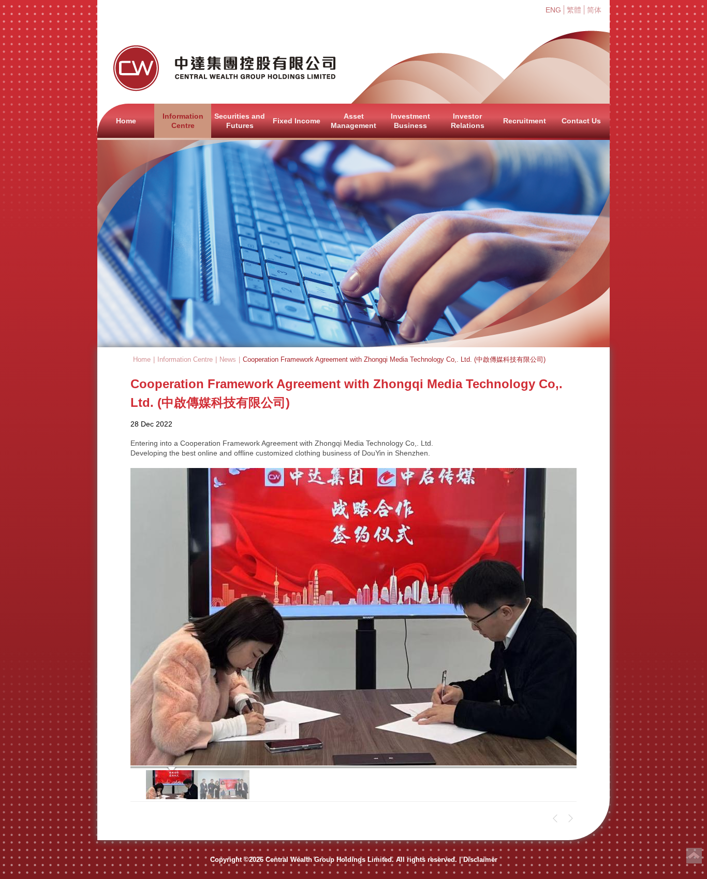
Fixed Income (296, 121)
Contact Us (581, 121)
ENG (553, 10)
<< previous (555, 818)
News (227, 359)
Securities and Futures (239, 121)
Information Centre (183, 121)
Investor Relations (467, 121)
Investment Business (410, 121)
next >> (570, 818)
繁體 (574, 10)
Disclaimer (480, 859)
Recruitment (524, 121)
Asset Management (353, 121)
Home (126, 121)
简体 (594, 10)
